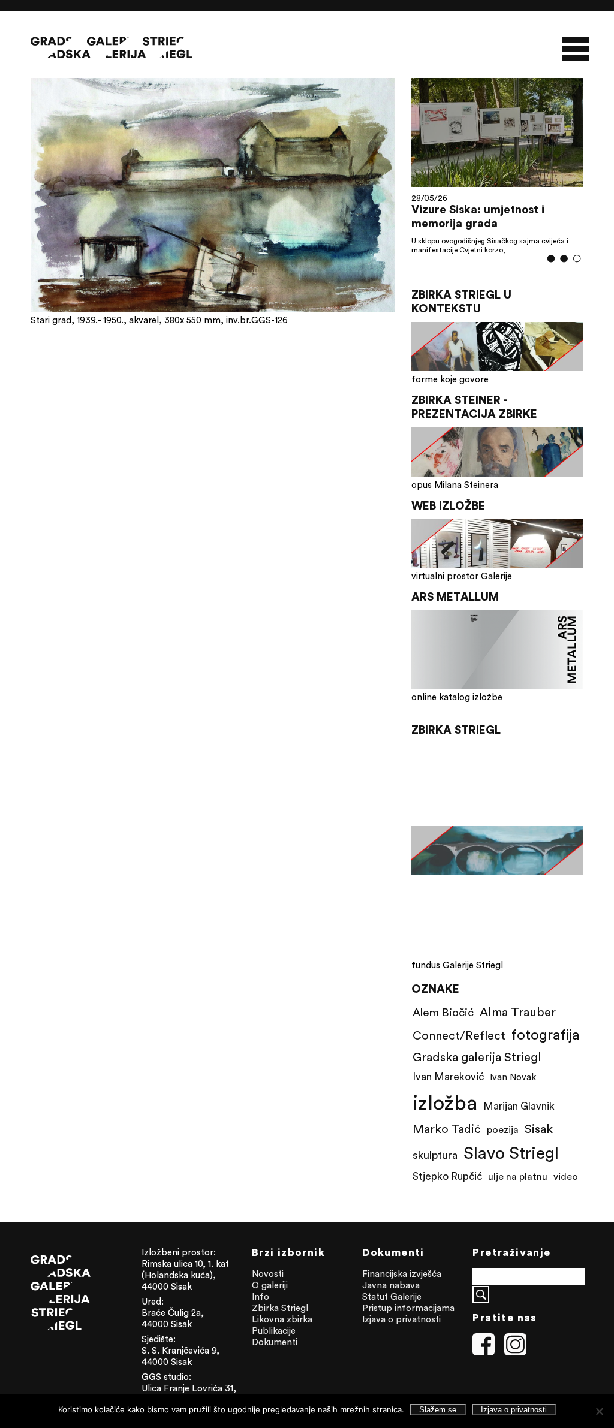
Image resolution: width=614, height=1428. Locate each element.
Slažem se (437, 1409)
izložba (445, 1102)
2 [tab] (564, 259)
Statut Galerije (392, 1296)
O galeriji (270, 1285)
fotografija (545, 1034)
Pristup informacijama (408, 1307)
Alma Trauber (518, 1011)
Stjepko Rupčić (447, 1176)
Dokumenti (274, 1342)
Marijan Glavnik (519, 1106)
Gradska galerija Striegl (477, 1056)
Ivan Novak (513, 1077)
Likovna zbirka (282, 1319)
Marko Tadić (447, 1128)
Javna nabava (391, 1285)
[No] (599, 1411)
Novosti (268, 1273)
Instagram (515, 1344)
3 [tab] (577, 258)
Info (260, 1296)
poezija (503, 1129)
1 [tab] (551, 259)
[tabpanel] (497, 165)
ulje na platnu (517, 1176)
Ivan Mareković (448, 1076)
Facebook (483, 1344)
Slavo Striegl (511, 1153)
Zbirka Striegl (280, 1307)
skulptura (435, 1155)
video (565, 1176)
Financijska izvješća (401, 1273)
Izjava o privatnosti (401, 1319)
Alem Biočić (443, 1012)
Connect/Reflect (459, 1035)
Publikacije (274, 1330)
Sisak (539, 1128)
